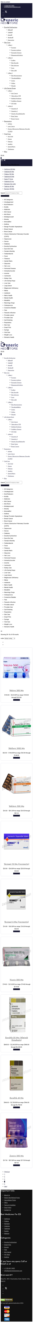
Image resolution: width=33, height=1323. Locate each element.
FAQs (6, 1203)
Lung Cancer (11, 126)
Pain (5, 1250)
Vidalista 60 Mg (9, 172)
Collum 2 (10, 58)
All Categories (5, 196)
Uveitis (13, 80)
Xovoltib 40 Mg (16, 1098)
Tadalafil (10, 32)
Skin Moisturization (16, 75)
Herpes (10, 139)
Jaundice (10, 144)
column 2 (10, 106)
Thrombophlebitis (16, 78)
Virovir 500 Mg (16, 980)
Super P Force (8, 179)
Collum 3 (10, 73)
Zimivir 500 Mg (17, 1156)
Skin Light (14, 70)
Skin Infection (15, 65)
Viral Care (7, 134)
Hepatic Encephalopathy (18, 113)
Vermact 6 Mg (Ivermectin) (16, 922)
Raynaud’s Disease (16, 52)
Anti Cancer (14, 93)
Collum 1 (10, 45)
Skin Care (7, 42)
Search (3, 193)
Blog (5, 152)
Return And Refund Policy (12, 1198)
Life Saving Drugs (10, 88)
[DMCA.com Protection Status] (7, 1300)
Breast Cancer (15, 119)
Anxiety (6, 1247)
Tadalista (7, 1228)
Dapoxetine (11, 40)
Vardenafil (10, 37)
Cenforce (7, 1219)
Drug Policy (7, 1207)
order (2, 638)
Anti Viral (10, 136)
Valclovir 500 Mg (16, 806)
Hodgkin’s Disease (16, 101)
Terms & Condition (9, 1205)
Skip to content (5, 2)
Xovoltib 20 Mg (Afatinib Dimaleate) (16, 1039)
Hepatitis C (14, 111)
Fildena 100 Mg (9, 174)
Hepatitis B (14, 108)
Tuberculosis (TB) (16, 96)
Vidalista (7, 1226)
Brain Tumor (14, 116)
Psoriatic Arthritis (16, 50)
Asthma (10, 124)
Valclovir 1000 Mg (16, 748)
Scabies (13, 60)
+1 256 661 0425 (9, 1268)
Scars (12, 68)
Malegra (6, 1233)
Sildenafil (10, 30)
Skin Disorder (14, 63)
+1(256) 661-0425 (9, 5)
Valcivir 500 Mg (16, 691)
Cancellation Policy (10, 1200)
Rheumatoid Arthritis (17, 55)
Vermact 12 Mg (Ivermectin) (16, 864)
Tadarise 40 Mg (9, 186)
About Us (7, 1195)
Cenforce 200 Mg (9, 169)
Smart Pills (7, 1245)
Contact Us (7, 1210)
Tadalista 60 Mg (9, 176)
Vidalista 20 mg (9, 181)
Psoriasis (13, 47)
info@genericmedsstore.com (12, 7)
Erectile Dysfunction (10, 27)
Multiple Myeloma (16, 98)
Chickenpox (11, 149)
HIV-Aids (13, 103)
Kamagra (7, 1224)
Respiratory (8, 121)
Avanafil (10, 35)
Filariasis (10, 141)
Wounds (13, 86)
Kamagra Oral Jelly (10, 184)
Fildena (6, 1221)
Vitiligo (13, 83)
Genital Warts (11, 146)
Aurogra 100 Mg (9, 189)
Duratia (6, 1231)
